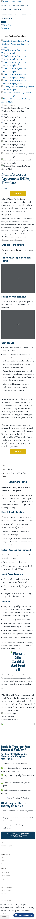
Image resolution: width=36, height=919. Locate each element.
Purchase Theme (6, 900)
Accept (4, 917)
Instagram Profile (6, 890)
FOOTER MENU (6, 887)
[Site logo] (11, 1)
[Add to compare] (3, 465)
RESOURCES (5, 854)
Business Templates (17, 36)
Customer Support (6, 846)
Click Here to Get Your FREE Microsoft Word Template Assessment (18, 835)
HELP (3, 842)
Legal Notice (5, 879)
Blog (2, 861)
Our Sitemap (5, 894)
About (3, 857)
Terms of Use (5, 872)
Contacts (3, 849)
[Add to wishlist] (3, 460)
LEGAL (3, 869)
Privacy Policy (5, 875)
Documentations (6, 882)
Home (4, 36)
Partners (3, 864)
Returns (3, 897)
